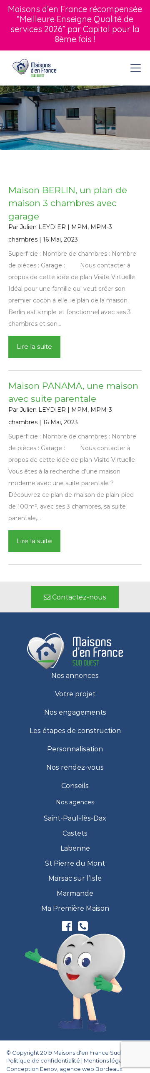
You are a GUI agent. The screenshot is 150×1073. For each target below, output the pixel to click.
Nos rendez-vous (75, 767)
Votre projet (75, 694)
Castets (75, 833)
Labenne (75, 848)
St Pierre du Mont (75, 863)
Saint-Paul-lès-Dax (75, 818)
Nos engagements (75, 712)
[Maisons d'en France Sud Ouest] (35, 68)
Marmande (75, 893)
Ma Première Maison (75, 908)
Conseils (75, 786)
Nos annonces (75, 676)
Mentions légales (107, 1060)
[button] (75, 597)
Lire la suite (34, 346)
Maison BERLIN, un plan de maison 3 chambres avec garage (67, 203)
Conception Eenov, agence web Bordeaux (64, 1068)
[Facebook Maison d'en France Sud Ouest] (68, 928)
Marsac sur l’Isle (75, 878)
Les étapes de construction (75, 731)
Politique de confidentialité (43, 1060)
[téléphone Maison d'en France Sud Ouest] (83, 928)
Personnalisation (75, 749)
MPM (79, 227)
